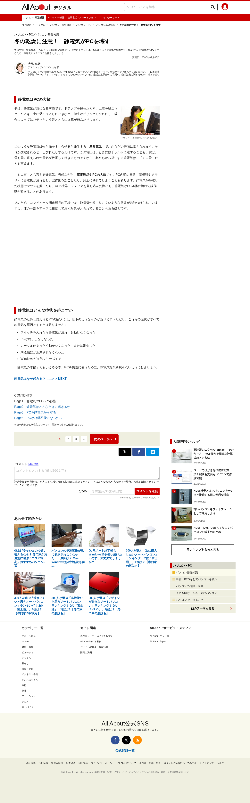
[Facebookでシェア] (138, 452)
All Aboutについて (127, 763)
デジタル (63, 7)
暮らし (25, 663)
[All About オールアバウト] (36, 7)
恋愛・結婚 (27, 669)
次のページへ (103, 439)
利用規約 (83, 763)
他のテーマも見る (202, 608)
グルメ (25, 701)
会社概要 (31, 763)
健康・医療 (27, 647)
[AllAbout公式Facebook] (115, 740)
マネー (25, 641)
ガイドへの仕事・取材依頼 (94, 647)
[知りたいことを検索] (213, 7)
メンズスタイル (30, 679)
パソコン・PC (83, 25)
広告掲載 (70, 763)
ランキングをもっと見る (203, 549)
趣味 (24, 690)
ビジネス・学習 (30, 674)
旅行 (24, 685)
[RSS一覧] (137, 740)
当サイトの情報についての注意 (180, 763)
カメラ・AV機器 (55, 17)
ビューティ (27, 652)
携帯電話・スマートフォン (82, 17)
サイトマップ (207, 763)
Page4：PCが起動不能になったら (38, 418)
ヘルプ (220, 763)
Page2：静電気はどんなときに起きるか (42, 406)
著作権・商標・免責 (150, 763)
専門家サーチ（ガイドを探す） (96, 636)
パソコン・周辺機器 (33, 17)
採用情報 (43, 763)
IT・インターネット (109, 17)
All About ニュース (159, 636)
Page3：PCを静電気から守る (35, 412)
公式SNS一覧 (125, 750)
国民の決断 (86, 652)
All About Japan (158, 641)
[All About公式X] (126, 740)
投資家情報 (57, 763)
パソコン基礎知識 (105, 25)
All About (26, 25)
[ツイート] (125, 452)
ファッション (29, 696)
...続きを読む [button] (153, 74)
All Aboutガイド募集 (90, 641)
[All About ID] (224, 7)
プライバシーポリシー (102, 763)
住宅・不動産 (29, 636)
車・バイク (27, 707)
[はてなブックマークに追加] (152, 452)
